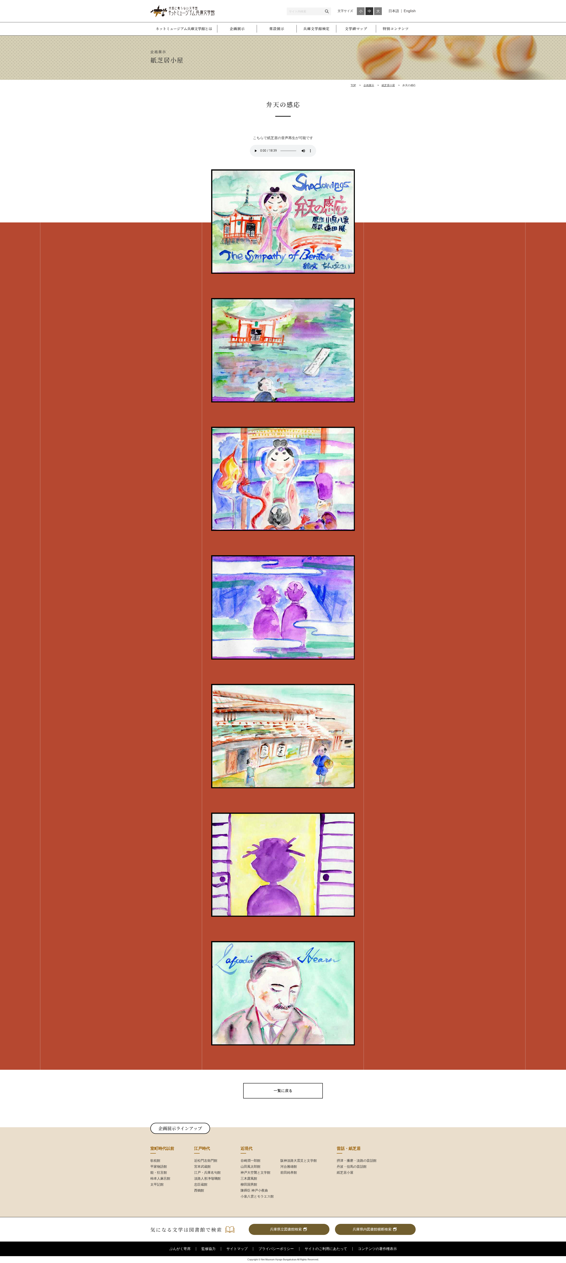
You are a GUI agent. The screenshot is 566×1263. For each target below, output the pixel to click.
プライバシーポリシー (276, 1249)
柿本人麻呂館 (160, 1178)
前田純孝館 (288, 1172)
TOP (353, 85)
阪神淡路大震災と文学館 (298, 1160)
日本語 (393, 11)
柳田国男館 (249, 1184)
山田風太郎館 (250, 1166)
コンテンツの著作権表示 (377, 1249)
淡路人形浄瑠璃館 (207, 1178)
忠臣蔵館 (200, 1184)
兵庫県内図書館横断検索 (372, 1229)
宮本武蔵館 (202, 1166)
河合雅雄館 (288, 1166)
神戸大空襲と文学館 (255, 1172)
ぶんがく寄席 (180, 1249)
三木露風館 (249, 1178)
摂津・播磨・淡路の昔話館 (357, 1160)
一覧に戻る (283, 1091)
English (410, 11)
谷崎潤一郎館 (250, 1160)
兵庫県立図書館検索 (286, 1229)
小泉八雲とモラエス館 (257, 1196)
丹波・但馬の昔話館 (352, 1166)
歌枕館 (155, 1160)
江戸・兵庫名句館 (207, 1172)
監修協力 (208, 1249)
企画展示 (368, 85)
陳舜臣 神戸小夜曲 (254, 1190)
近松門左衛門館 (205, 1160)
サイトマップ (237, 1249)
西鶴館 (199, 1190)
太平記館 (157, 1184)
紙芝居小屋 (388, 85)
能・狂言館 (158, 1172)
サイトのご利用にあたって (326, 1249)
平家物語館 (158, 1166)
